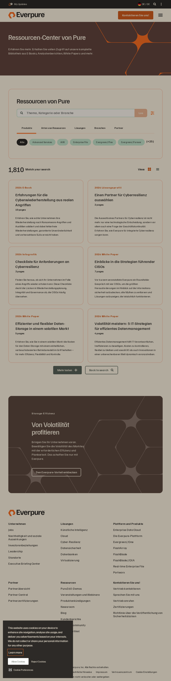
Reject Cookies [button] (38, 661)
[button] (21, 669)
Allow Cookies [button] (18, 661)
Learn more (15, 652)
